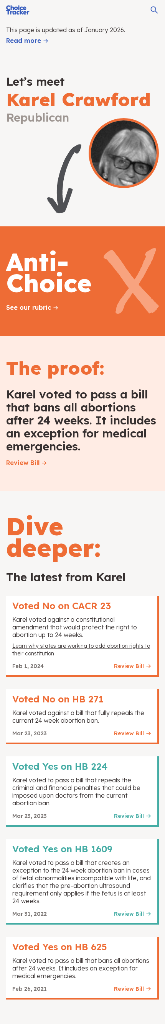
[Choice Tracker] (18, 10)
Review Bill (23, 462)
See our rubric (28, 307)
